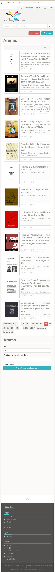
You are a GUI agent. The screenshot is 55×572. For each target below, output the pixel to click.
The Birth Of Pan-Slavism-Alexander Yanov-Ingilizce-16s (35, 261)
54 (33, 324)
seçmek (9, 332)
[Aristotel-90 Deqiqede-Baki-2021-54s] (11, 197)
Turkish (50, 8)
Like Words (10, 364)
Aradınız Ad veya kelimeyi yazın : (17, 355)
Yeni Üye (34, 33)
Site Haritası (11, 559)
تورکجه (44, 8)
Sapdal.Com (22, 569)
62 (16, 328)
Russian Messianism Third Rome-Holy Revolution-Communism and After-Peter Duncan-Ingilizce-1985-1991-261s (35, 240)
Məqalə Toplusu (19, 3)
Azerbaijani (29, 8)
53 (28, 324)
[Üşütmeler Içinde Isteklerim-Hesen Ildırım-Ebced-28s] (11, 219)
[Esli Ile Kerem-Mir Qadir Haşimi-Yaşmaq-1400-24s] (11, 106)
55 (37, 324)
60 (8, 328)
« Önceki (6, 324)
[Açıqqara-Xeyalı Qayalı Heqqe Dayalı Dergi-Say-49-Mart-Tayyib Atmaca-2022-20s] (11, 83)
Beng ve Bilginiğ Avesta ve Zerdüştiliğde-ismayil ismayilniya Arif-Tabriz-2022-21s (35, 284)
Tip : (5, 346)
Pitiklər (8, 3)
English (37, 8)
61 (12, 328)
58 (50, 324)
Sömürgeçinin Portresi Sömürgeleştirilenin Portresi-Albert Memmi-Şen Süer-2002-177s (35, 307)
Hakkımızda (31, 3)
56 (41, 324)
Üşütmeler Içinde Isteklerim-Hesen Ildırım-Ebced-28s (35, 213)
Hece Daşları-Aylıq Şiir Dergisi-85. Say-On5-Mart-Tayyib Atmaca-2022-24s (35, 124)
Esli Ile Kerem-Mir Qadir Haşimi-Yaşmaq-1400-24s (35, 100)
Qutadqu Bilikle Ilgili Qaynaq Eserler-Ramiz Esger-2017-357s (35, 147)
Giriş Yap (47, 33)
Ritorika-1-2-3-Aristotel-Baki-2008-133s (34, 168)
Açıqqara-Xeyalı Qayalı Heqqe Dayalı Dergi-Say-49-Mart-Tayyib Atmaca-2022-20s (35, 79)
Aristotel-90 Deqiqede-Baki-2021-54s (35, 191)
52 (24, 324)
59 (3, 328)
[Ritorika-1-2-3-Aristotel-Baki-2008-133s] (11, 174)
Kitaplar (10, 536)
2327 (32, 328)
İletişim (40, 3)
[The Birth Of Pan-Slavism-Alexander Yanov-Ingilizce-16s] (11, 265)
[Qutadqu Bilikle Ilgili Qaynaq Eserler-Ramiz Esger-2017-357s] (11, 151)
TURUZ (9, 545)
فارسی (21, 8)
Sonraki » (41, 328)
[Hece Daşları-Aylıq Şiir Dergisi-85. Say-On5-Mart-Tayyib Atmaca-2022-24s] (11, 129)
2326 (25, 328)
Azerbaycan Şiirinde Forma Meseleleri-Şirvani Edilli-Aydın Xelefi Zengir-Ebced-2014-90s (35, 56)
